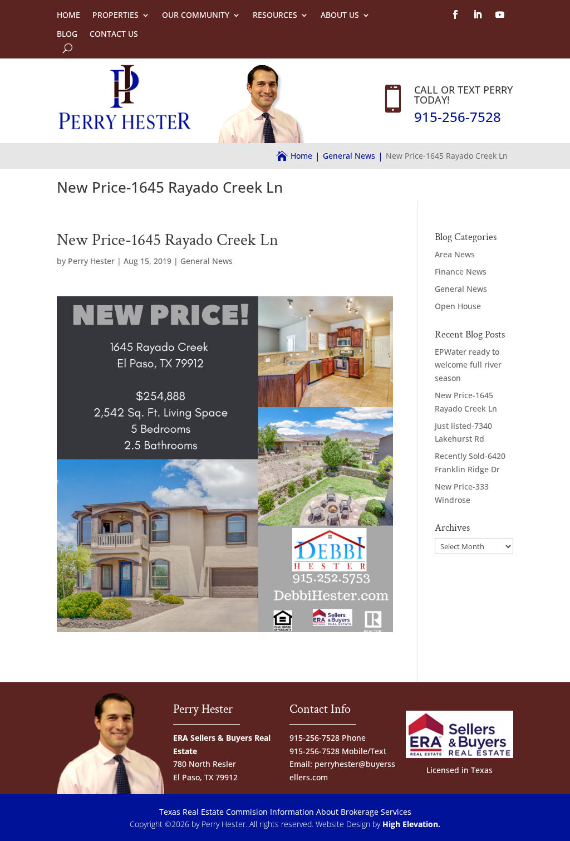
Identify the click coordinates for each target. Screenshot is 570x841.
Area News (455, 254)
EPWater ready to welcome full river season (468, 365)
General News (206, 261)
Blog (67, 34)
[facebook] (455, 14)
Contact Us (114, 34)
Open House (458, 306)
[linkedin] (478, 14)
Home (68, 15)
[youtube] (500, 14)
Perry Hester (91, 261)
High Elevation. (411, 824)
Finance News (461, 271)
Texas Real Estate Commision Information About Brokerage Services (285, 811)
